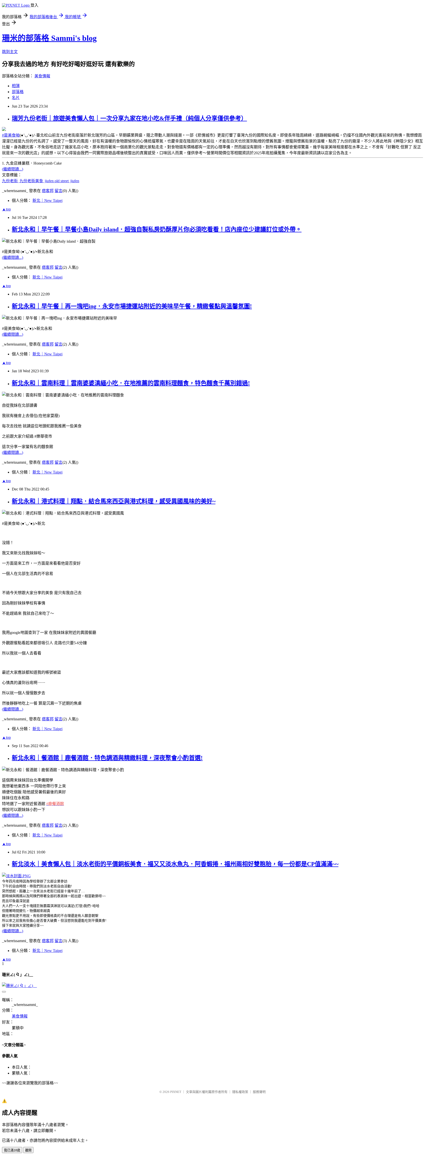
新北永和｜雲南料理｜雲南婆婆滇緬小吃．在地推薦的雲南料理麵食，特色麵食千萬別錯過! (131, 383)
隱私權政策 (240, 1092)
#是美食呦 (11, 135)
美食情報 (42, 76)
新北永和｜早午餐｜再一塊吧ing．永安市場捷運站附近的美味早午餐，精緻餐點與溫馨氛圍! (132, 306)
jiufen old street (57, 181)
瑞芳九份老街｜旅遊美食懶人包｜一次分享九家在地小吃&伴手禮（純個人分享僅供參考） (129, 118)
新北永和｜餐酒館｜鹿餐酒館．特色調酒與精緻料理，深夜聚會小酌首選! (107, 758)
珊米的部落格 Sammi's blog (49, 38)
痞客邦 (48, 191)
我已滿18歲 (12, 1150)
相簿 (16, 86)
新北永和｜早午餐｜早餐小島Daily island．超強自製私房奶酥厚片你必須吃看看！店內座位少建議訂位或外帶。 (157, 229)
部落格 (18, 92)
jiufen (74, 181)
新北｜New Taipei (47, 200)
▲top (6, 209)
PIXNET (175, 1092)
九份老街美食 (31, 181)
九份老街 (10, 181)
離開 (28, 1150)
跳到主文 (10, 52)
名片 (16, 98)
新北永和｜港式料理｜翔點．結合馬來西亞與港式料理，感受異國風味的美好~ (113, 501)
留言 (58, 191)
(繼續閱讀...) (12, 169)
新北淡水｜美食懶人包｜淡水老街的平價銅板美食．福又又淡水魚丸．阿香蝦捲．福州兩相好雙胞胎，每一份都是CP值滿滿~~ (175, 864)
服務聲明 (259, 1092)
